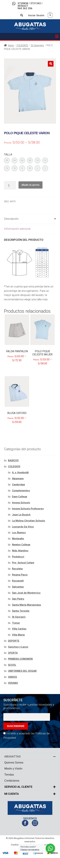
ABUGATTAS (12, 756)
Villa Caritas (19, 628)
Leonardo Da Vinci (23, 526)
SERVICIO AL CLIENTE (18, 786)
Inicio (11, 45)
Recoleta (17, 568)
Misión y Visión (13, 768)
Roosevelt (18, 580)
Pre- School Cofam (23, 562)
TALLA (8, 154)
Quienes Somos (13, 762)
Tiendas (9, 774)
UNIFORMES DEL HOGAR (22, 670)
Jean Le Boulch (21, 514)
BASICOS (13, 460)
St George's (37, 45)
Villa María (18, 634)
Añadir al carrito (31, 184)
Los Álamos (19, 532)
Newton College (21, 544)
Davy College (19, 496)
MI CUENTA (11, 793)
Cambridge (18, 484)
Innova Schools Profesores (28, 508)
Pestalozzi (18, 556)
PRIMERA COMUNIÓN (20, 658)
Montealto (18, 538)
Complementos (21, 490)
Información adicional (17, 228)
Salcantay (18, 586)
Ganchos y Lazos (18, 646)
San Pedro (18, 598)
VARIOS (12, 676)
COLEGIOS (22, 45)
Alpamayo (18, 478)
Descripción (11, 218)
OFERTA (13, 652)
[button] (57, 36)
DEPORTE (13, 640)
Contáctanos (11, 780)
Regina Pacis (20, 574)
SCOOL (12, 664)
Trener (16, 622)
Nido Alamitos (20, 550)
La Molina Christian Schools (28, 520)
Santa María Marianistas (26, 604)
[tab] (30, 219)
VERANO (13, 682)
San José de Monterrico (26, 592)
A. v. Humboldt (20, 472)
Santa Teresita (20, 610)
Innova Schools (21, 502)
